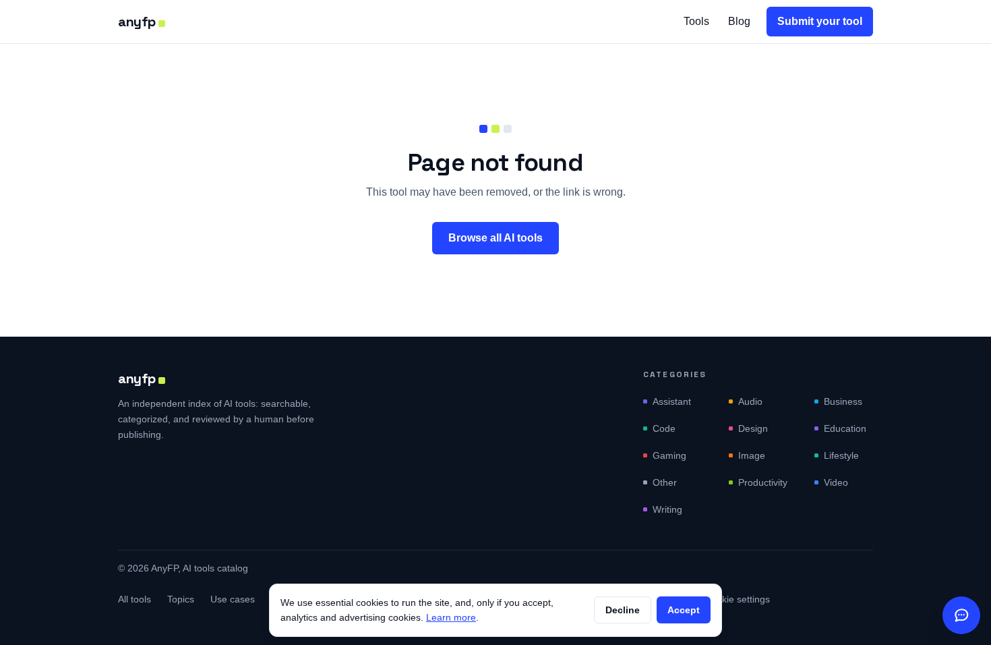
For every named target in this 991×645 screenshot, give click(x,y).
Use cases (232, 599)
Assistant (672, 401)
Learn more (451, 617)
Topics (180, 599)
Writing (667, 509)
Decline (622, 610)
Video (836, 482)
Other (665, 482)
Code (664, 428)
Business (843, 401)
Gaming (669, 455)
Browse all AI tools (495, 238)
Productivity (762, 482)
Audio (750, 401)
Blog (739, 21)
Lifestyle (841, 455)
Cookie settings (737, 599)
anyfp (137, 21)
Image (751, 455)
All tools (134, 599)
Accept (683, 610)
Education (845, 428)
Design (753, 428)
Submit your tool (819, 21)
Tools (696, 21)
